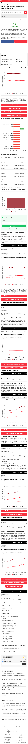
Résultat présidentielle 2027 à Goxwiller (10, 648)
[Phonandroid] (20, 742)
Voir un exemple (23, 659)
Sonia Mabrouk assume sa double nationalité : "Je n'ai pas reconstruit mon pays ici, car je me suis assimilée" (13, 694)
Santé (4, 659)
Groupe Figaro (12, 729)
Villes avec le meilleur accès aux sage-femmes (14, 579)
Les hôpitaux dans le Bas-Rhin (14, 115)
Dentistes (17, 58)
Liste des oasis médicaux (14, 108)
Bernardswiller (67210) (7, 608)
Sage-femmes (18, 63)
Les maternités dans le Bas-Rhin (14, 586)
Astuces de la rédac (7, 661)
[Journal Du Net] (20, 735)
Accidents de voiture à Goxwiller (9, 626)
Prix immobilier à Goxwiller (8, 639)
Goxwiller (4, 618)
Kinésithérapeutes (19, 61)
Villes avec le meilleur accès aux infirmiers (14, 429)
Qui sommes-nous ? (7, 726)
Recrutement (21, 726)
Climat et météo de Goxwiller (8, 628)
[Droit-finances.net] (20, 737)
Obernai (3, 16)
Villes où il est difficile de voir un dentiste (14, 367)
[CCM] (7, 735)
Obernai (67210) (5, 610)
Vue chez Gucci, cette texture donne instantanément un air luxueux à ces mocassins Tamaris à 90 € (14, 710)
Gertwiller (15, 15)
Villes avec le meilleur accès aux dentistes (14, 364)
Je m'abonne (13, 226)
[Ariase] (7, 742)
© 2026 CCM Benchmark (20, 729)
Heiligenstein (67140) (6, 612)
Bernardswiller (22, 15)
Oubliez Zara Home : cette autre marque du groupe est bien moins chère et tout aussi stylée (13, 714)
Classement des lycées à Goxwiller (9, 625)
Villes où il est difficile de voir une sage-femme (14, 582)
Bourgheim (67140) (6, 605)
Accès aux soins (5, 58)
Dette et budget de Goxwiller (8, 631)
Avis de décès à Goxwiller (7, 620)
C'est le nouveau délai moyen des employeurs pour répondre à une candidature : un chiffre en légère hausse (13, 705)
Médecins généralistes (7, 64)
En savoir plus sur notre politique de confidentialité (11, 228)
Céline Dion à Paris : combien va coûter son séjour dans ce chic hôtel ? (13, 688)
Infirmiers (17, 59)
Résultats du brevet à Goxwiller (9, 651)
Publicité (17, 726)
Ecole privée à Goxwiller (7, 636)
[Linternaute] (7, 737)
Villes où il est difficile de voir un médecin (14, 299)
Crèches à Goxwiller (6, 635)
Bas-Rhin (17, 2)
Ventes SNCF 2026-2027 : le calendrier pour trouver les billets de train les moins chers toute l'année (14, 680)
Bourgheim (9, 15)
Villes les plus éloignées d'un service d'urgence (14, 111)
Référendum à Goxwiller (7, 643)
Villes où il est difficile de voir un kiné (14, 514)
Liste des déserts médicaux (14, 104)
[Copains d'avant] (7, 740)
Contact (13, 726)
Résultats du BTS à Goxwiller (8, 653)
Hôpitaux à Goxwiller (6, 621)
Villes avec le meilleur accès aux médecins (14, 295)
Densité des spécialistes (7, 59)
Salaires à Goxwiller (6, 630)
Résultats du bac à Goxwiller (8, 649)
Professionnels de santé (8, 2)
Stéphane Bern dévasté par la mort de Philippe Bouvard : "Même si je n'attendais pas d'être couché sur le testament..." (13, 675)
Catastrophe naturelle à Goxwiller (9, 623)
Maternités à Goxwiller (7, 638)
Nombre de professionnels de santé (7, 62)
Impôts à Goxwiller (6, 633)
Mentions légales (6, 729)
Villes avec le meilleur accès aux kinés (14, 510)
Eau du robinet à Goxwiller (8, 641)
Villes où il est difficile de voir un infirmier (14, 433)
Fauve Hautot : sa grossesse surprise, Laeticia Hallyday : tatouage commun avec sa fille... (12, 684)
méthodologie (16, 33)
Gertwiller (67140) (6, 607)
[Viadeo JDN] (20, 740)
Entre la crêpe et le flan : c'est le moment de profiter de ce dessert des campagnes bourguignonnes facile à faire (14, 719)
